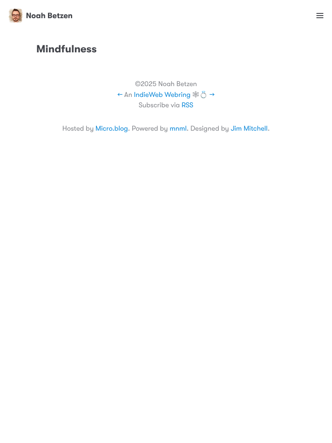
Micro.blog (112, 128)
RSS (187, 105)
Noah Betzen (49, 15)
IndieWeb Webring (162, 95)
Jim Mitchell (249, 128)
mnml (177, 128)
